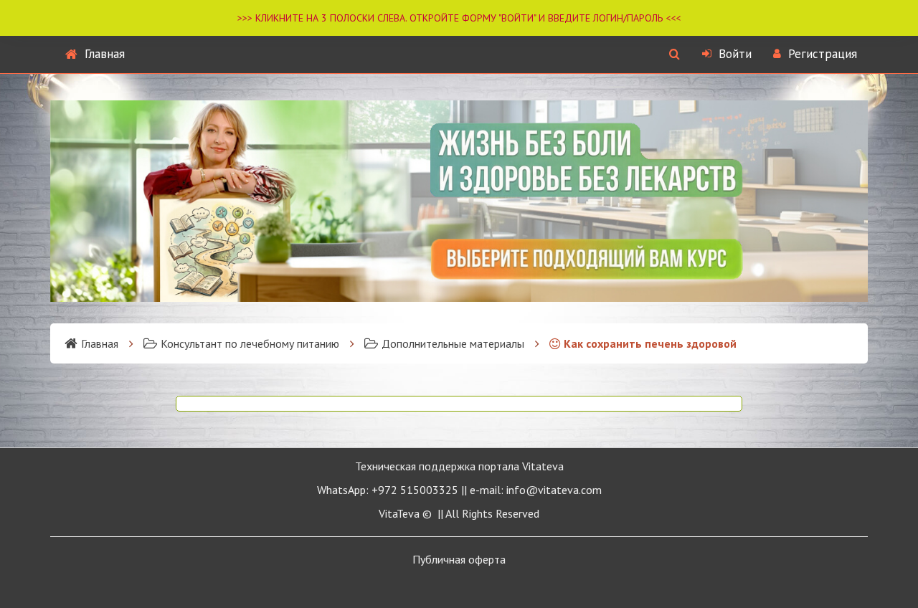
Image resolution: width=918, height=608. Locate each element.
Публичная (459, 559)
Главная (105, 54)
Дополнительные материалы (453, 343)
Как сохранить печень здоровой (650, 343)
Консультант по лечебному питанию (250, 343)
